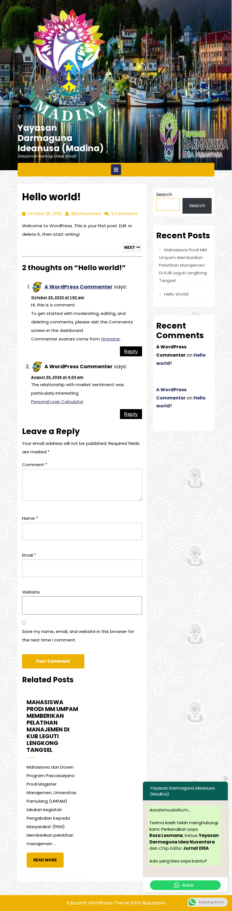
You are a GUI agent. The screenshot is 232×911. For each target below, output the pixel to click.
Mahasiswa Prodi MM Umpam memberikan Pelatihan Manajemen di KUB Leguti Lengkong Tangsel (183, 265)
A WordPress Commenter (78, 286)
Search (164, 194)
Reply (131, 351)
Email (29, 555)
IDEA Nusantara (86, 213)
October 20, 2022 (45, 213)
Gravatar (110, 339)
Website (31, 592)
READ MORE (48, 862)
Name (30, 518)
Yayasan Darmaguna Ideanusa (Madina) (61, 138)
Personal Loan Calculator (57, 402)
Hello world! (176, 294)
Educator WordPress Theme (98, 903)
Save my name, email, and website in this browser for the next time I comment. (78, 635)
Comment (34, 465)
